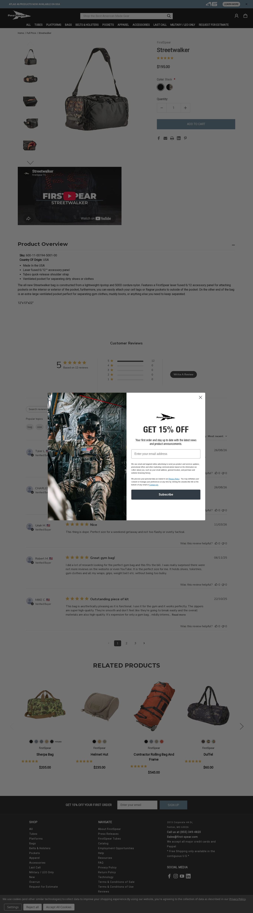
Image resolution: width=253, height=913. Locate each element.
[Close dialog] (200, 397)
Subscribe (166, 494)
